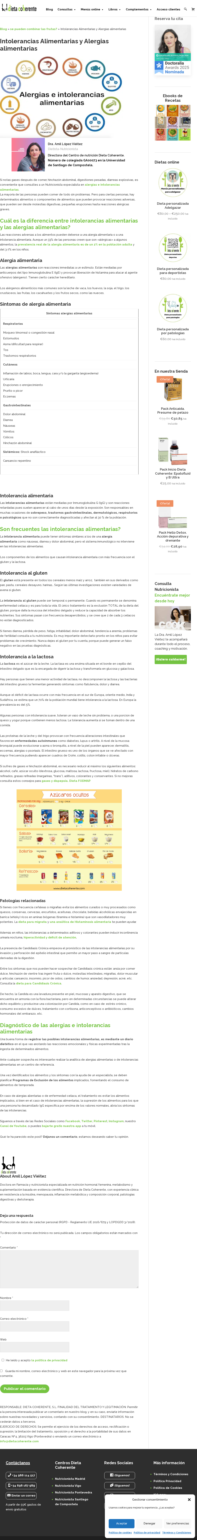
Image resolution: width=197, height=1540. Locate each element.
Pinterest (100, 1121)
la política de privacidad (49, 1360)
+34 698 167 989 (23, 1485)
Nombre (6, 1298)
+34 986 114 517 (23, 1475)
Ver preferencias (177, 1523)
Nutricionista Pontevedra (73, 1492)
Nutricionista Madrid (70, 1479)
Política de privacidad (147, 1532)
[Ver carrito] (193, 9)
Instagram (116, 1121)
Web (3, 1339)
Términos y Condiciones (176, 1532)
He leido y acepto (36, 1360)
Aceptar (121, 1523)
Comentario (9, 1247)
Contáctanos (18, 1463)
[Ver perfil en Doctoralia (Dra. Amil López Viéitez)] (173, 50)
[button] (189, 1500)
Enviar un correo (23, 1495)
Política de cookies (120, 1532)
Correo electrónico (14, 1318)
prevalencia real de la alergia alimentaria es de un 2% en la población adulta (75, 244)
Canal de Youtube (13, 1126)
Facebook (72, 1121)
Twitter (86, 1121)
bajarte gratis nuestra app (61, 1126)
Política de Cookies (168, 1488)
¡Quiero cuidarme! (171, 659)
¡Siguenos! (122, 1475)
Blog (3, 29)
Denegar (149, 1523)
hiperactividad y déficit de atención (50, 937)
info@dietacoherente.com (19, 1441)
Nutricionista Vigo (68, 1485)
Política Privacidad (167, 1481)
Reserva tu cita (169, 18)
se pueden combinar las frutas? (33, 29)
